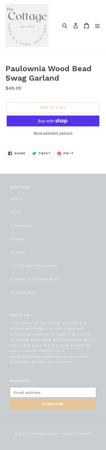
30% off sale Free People (33, 265)
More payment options (53, 133)
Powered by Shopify (75, 433)
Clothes (17, 252)
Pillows (17, 239)
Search (16, 198)
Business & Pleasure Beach (35, 279)
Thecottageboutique (43, 433)
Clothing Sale (22, 292)
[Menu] (97, 25)
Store (15, 212)
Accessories (21, 225)
